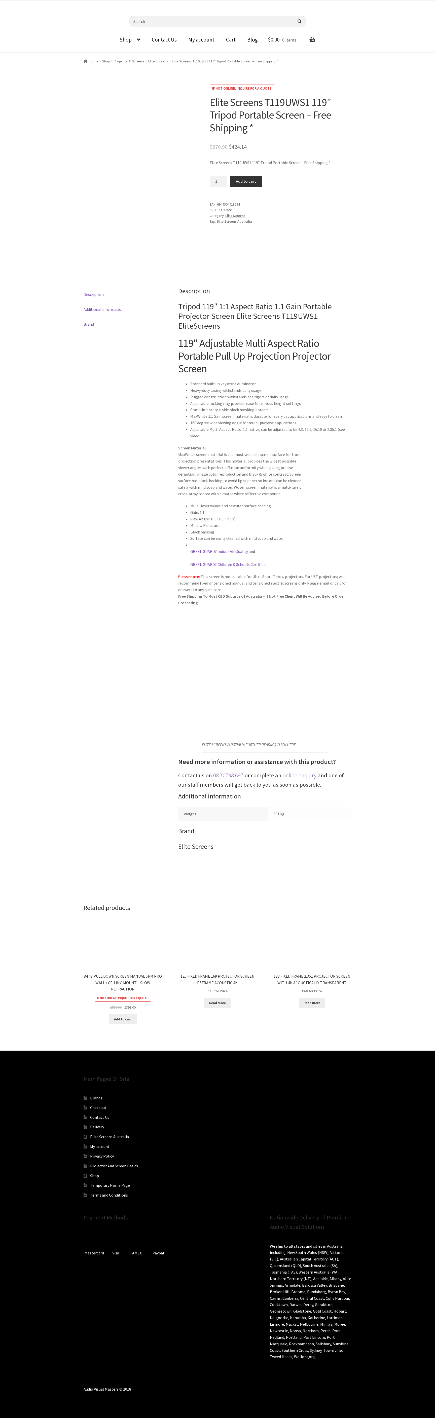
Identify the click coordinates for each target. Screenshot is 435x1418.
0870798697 (18, 3)
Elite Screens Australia (234, 221)
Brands (96, 1097)
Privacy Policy (102, 1156)
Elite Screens (158, 61)
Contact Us (164, 39)
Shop (126, 39)
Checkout (98, 1107)
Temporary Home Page (110, 1185)
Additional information (104, 309)
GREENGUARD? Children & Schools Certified (228, 564)
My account (201, 39)
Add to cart (246, 181)
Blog (252, 39)
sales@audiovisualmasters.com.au (66, 3)
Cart (231, 39)
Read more (217, 1003)
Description (94, 294)
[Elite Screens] (228, 247)
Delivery (97, 1126)
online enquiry (299, 775)
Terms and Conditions (109, 1195)
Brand (89, 324)
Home (94, 61)
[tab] (123, 294)
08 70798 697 (228, 775)
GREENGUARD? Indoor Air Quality (219, 551)
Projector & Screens (129, 61)
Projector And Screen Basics (114, 1165)
